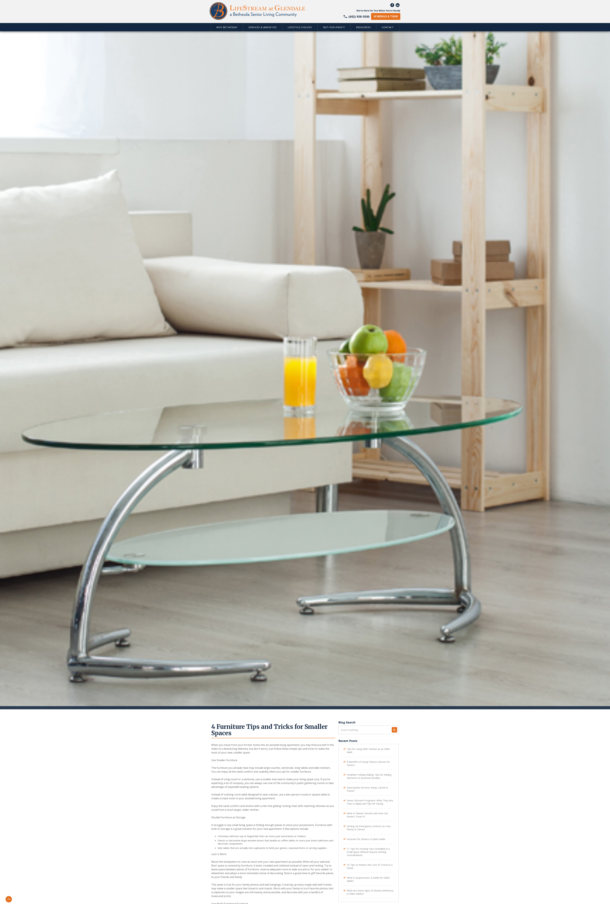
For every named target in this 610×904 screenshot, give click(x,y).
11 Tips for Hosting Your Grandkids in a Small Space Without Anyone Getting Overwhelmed (368, 852)
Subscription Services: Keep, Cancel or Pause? (367, 789)
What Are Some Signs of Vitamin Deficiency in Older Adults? (370, 892)
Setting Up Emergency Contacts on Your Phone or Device (369, 828)
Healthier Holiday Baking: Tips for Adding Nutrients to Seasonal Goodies (369, 776)
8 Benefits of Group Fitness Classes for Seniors (368, 763)
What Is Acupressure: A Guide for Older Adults (368, 879)
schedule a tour (386, 16)
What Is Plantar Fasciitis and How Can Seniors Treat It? (367, 815)
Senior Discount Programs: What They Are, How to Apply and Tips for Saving (370, 802)
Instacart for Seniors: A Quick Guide (366, 839)
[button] (227, 27)
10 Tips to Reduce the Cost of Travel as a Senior (370, 866)
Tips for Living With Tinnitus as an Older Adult (368, 750)
